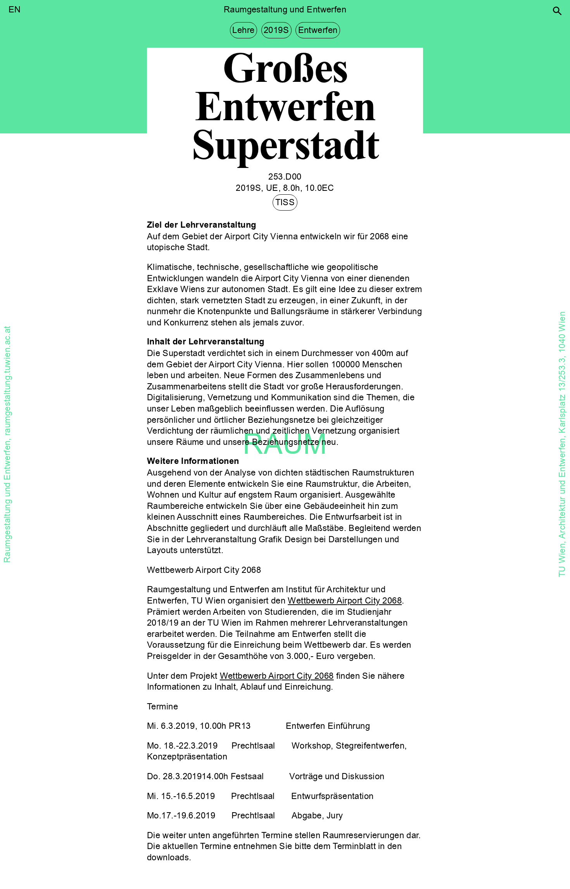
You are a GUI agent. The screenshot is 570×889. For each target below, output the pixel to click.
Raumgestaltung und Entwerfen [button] (285, 10)
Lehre (243, 30)
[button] (557, 11)
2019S (276, 30)
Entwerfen (318, 30)
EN (15, 10)
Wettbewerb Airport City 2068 (345, 601)
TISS (285, 202)
